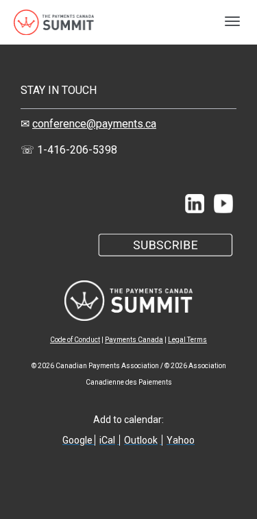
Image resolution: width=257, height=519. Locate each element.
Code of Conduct (75, 339)
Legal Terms (187, 339)
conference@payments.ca (94, 123)
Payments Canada (134, 339)
